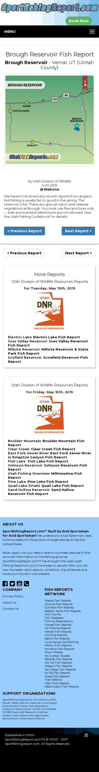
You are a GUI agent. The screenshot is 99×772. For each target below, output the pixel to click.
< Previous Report (24, 231)
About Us (9, 602)
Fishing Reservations (59, 621)
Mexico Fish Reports (58, 645)
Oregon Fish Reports (58, 666)
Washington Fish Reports (62, 686)
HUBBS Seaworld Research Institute (25, 712)
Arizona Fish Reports (59, 604)
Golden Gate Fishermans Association (26, 715)
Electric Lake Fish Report (56, 337)
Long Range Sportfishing (62, 642)
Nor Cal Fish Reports (58, 662)
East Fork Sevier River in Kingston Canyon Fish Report (49, 455)
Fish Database (54, 618)
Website (51, 189)
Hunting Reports (56, 635)
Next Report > (78, 231)
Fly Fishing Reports (58, 628)
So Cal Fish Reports (57, 673)
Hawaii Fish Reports (58, 631)
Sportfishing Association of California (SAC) (29, 699)
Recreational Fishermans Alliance (24, 718)
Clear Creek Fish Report (53, 449)
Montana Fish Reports (59, 649)
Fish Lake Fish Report (48, 461)
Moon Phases (54, 652)
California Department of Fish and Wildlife (29, 709)
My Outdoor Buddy (57, 656)
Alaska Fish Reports (58, 600)
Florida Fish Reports (58, 625)
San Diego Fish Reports (60, 669)
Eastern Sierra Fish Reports (63, 611)
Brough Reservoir (26, 62)
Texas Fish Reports (57, 676)
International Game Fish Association (25, 706)
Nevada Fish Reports (58, 659)
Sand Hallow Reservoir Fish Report (41, 492)
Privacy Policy (13, 596)
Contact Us (11, 608)
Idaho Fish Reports (57, 638)
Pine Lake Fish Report (47, 481)
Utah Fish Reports (57, 683)
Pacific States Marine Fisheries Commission (30, 703)
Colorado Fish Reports (59, 607)
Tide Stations (53, 679)
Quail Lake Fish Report (62, 486)
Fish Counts (53, 614)
